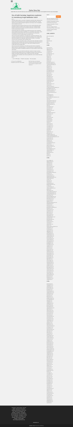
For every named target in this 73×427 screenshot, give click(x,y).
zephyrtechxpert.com (50, 329)
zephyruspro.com (50, 364)
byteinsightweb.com (50, 233)
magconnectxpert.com (51, 325)
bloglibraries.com (50, 201)
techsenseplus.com (50, 252)
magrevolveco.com (50, 269)
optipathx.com (49, 365)
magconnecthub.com (50, 348)
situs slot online (49, 40)
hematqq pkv (23, 412)
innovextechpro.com (50, 238)
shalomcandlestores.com (51, 188)
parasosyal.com (49, 204)
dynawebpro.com (50, 381)
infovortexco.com (50, 330)
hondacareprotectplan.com (51, 192)
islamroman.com (50, 77)
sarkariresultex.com (50, 178)
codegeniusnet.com (50, 303)
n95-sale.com (49, 65)
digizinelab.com (49, 331)
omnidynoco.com (50, 391)
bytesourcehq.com (50, 305)
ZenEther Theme (32, 425)
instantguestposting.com (51, 142)
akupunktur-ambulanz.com (51, 89)
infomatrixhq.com (50, 315)
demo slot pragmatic (50, 36)
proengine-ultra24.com (50, 103)
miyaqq (19, 418)
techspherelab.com (50, 343)
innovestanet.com (50, 369)
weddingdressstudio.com (51, 112)
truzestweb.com (49, 394)
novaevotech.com (50, 317)
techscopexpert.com (50, 240)
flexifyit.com (49, 371)
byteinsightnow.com (50, 267)
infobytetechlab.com (50, 262)
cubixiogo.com (49, 387)
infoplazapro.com (50, 246)
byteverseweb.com (50, 347)
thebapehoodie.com (50, 203)
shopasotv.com (49, 140)
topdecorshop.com (50, 139)
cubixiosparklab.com (50, 316)
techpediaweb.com (50, 242)
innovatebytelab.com (50, 299)
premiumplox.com (50, 113)
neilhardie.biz (49, 116)
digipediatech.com (50, 231)
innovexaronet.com (50, 312)
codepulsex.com (49, 334)
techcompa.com (49, 74)
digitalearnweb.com (50, 161)
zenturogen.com (49, 377)
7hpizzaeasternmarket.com (51, 100)
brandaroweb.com (50, 401)
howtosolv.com (49, 109)
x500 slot (16, 411)
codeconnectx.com (50, 310)
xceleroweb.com (49, 399)
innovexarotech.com (50, 270)
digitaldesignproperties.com (51, 177)
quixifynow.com (49, 363)
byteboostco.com (50, 323)
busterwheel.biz (49, 121)
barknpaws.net (49, 180)
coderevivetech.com (50, 268)
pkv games (27, 58)
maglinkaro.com (49, 340)
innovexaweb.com (50, 378)
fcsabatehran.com (50, 210)
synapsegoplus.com (50, 351)
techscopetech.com (50, 335)
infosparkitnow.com (50, 293)
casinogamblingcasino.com (51, 194)
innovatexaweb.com (50, 291)
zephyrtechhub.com (50, 393)
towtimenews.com (50, 195)
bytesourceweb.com (50, 266)
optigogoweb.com (50, 400)
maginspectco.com (50, 278)
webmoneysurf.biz (50, 117)
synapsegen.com (50, 382)
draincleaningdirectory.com (51, 196)
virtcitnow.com (49, 68)
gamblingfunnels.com (50, 53)
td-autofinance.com (50, 78)
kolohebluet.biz (49, 118)
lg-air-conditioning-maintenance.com (53, 97)
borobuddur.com (36, 422)
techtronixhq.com (50, 283)
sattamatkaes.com (50, 190)
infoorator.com (49, 98)
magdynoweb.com (50, 336)
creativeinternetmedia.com (51, 64)
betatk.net (48, 153)
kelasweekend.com (50, 152)
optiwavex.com (49, 390)
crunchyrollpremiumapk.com (52, 191)
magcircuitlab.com (50, 321)
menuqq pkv (14, 407)
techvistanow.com (50, 313)
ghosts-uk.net (49, 58)
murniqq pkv (18, 412)
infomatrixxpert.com (50, 311)
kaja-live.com (49, 73)
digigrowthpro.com (50, 48)
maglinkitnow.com (50, 232)
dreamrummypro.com (50, 166)
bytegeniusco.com (50, 250)
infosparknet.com (50, 360)
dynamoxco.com (50, 376)
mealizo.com (49, 179)
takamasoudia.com (50, 214)
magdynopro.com (50, 245)
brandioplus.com (49, 379)
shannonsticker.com (50, 169)
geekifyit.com (49, 189)
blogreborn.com (49, 66)
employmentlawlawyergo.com (52, 135)
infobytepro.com (49, 300)
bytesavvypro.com (50, 256)
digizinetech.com (50, 258)
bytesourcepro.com (50, 342)
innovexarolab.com (50, 261)
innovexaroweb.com (50, 337)
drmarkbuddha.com (50, 95)
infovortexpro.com (50, 272)
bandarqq (48, 38)
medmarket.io (49, 222)
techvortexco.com (50, 294)
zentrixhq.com (49, 367)
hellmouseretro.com (50, 209)
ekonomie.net (49, 143)
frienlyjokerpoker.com (50, 80)
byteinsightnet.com (50, 306)
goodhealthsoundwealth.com (52, 207)
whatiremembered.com (51, 91)
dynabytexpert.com (50, 370)
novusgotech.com (50, 373)
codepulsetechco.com (50, 307)
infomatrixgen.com (50, 260)
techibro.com (49, 82)
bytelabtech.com (49, 289)
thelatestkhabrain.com (50, 176)
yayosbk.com (49, 115)
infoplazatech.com (50, 297)
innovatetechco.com (50, 244)
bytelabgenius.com (50, 243)
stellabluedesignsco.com (51, 216)
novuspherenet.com (50, 388)
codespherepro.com (50, 263)
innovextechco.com (50, 318)
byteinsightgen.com (50, 257)
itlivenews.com (49, 147)
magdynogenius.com (50, 234)
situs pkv (48, 39)
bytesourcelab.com (50, 359)
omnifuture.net (49, 52)
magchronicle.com (50, 230)
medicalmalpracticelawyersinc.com (53, 136)
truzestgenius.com (50, 327)
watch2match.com (50, 131)
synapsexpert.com (50, 395)
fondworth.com (49, 173)
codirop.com (49, 57)
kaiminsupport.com (50, 167)
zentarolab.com (49, 396)
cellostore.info (49, 181)
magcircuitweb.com (50, 239)
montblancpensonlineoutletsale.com (53, 87)
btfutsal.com (49, 56)
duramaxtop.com (50, 213)
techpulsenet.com (50, 328)
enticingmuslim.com (50, 206)
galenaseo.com (49, 133)
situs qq (48, 43)
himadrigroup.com (50, 76)
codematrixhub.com (50, 251)
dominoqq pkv (20, 411)
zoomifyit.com (49, 402)
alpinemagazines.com (50, 83)
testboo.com (49, 111)
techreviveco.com (50, 339)
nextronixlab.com (50, 366)
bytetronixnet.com (50, 275)
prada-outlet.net (49, 47)
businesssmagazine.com (51, 63)
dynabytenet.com (50, 341)
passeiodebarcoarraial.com (51, 172)
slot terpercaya (18, 410)
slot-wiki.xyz (49, 130)
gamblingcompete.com (51, 62)
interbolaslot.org (49, 162)
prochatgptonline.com (50, 70)
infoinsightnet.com (50, 304)
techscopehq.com (50, 355)
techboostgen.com (50, 287)
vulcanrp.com (49, 85)
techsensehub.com (50, 288)
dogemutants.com (50, 212)
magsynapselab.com (50, 236)
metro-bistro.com (50, 107)
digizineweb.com (49, 309)
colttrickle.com (49, 50)
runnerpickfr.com (50, 51)
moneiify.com (49, 185)
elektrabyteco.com (50, 324)
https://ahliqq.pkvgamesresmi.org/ (19, 419)
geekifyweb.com (49, 295)
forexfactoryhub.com (50, 71)
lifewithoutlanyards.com (51, 104)
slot (19, 408)
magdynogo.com (50, 279)
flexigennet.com (49, 220)
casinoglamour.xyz (50, 125)
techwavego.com (50, 333)
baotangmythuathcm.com (51, 197)
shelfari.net (48, 122)
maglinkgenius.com (50, 319)
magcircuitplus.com (50, 273)
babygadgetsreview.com (51, 88)
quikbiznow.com (49, 397)
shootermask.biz (49, 119)
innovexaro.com (49, 358)
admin (18, 58)
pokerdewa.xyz (49, 129)
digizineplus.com (49, 357)
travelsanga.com (49, 141)
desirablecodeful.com (50, 219)
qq (47, 37)
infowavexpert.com (50, 249)
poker (48, 42)
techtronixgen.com (50, 237)
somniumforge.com (50, 200)
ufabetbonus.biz (49, 151)
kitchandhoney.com (50, 106)
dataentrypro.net (49, 165)
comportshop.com (50, 137)
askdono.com (49, 59)
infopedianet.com (50, 352)
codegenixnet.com (50, 264)
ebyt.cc (48, 93)
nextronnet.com (49, 375)
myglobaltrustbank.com (51, 134)
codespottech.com (50, 227)
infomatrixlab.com (50, 345)
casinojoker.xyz (49, 128)
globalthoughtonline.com (51, 184)
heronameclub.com (50, 221)
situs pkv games (19, 407)
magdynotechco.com (50, 292)
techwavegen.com (50, 255)
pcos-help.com (49, 54)
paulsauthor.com (49, 218)
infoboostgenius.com (50, 254)
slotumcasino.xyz (50, 124)
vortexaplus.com (49, 385)
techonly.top (49, 60)
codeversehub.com (50, 346)
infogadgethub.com (50, 284)
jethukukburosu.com (50, 198)
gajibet (22, 418)
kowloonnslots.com (50, 81)
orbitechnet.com (49, 389)
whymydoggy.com (50, 160)
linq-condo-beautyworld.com (51, 92)
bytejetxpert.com (49, 276)
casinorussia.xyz (50, 123)
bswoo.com (49, 155)
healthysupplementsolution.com (52, 226)
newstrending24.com (50, 149)
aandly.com (49, 154)
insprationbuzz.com (50, 171)
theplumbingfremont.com (51, 148)
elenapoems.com (50, 208)
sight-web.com (49, 75)
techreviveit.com (49, 248)
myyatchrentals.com (50, 186)
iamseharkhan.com (50, 174)
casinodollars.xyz (50, 127)
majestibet (15, 418)
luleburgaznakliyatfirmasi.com (52, 202)
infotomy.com (49, 225)
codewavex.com (49, 322)
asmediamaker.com (50, 183)
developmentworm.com (51, 146)
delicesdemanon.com (50, 110)
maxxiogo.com (49, 372)
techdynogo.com (49, 228)
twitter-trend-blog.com (50, 86)
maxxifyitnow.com (50, 361)
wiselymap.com (49, 69)
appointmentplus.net (50, 145)
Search (48, 14)
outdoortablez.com (50, 224)
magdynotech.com (50, 354)
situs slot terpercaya (14, 413)
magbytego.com (49, 301)
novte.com (48, 99)
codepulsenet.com (50, 353)
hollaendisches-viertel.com (51, 101)
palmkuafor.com (49, 163)
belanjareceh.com (50, 168)
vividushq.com (49, 384)
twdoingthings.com (50, 215)
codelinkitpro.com (50, 286)
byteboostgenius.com (50, 349)
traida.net (48, 105)
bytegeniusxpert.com (50, 298)
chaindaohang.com (50, 94)
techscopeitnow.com (50, 274)
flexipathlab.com (49, 383)
